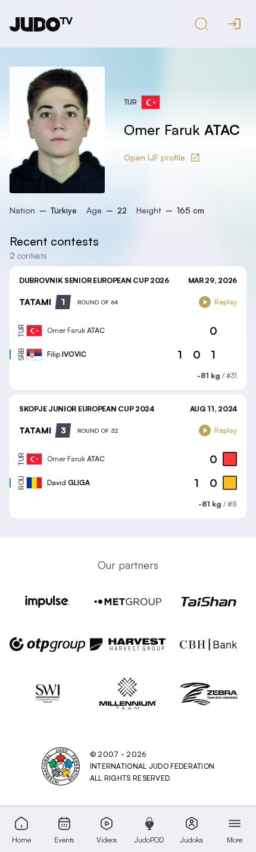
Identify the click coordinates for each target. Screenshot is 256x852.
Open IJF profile (154, 157)
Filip (66, 354)
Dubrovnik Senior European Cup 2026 (94, 280)
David (68, 482)
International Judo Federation (152, 766)
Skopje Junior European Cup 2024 (86, 408)
